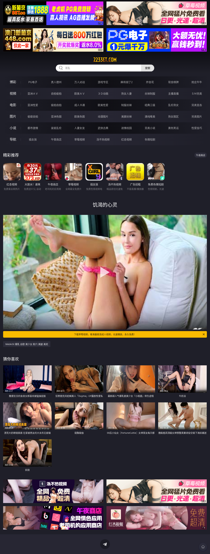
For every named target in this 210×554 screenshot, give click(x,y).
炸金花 (150, 82)
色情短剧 (150, 139)
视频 (13, 93)
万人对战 (79, 82)
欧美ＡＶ (79, 93)
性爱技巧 (196, 128)
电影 (13, 105)
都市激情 (33, 128)
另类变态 (196, 105)
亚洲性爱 (33, 105)
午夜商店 (56, 139)
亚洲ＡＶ (33, 93)
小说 (13, 128)
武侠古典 (103, 128)
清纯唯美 (150, 116)
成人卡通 (79, 105)
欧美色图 (79, 116)
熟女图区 (173, 116)
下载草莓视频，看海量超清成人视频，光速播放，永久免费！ (105, 334)
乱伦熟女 (173, 105)
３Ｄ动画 (103, 93)
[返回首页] (203, 547)
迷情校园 (126, 128)
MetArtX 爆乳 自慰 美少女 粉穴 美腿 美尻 (26, 344)
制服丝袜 (126, 105)
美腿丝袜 (126, 116)
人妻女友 (79, 128)
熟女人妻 (126, 93)
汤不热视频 (103, 139)
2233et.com (105, 59)
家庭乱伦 (56, 128)
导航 (13, 139)
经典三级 (150, 105)
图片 (13, 116)
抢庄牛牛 (196, 82)
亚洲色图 (56, 116)
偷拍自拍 (56, 105)
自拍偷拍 (56, 93)
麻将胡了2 (127, 82)
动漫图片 (103, 116)
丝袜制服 (150, 93)
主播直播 (173, 93)
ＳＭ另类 (196, 93)
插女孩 (33, 139)
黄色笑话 (173, 128)
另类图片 (196, 116)
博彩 (13, 82)
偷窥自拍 (33, 116)
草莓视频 (79, 139)
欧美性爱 (103, 105)
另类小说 (150, 128)
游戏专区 (103, 82)
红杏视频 (126, 139)
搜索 (147, 68)
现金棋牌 (173, 82)
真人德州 (56, 82)
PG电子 (32, 82)
